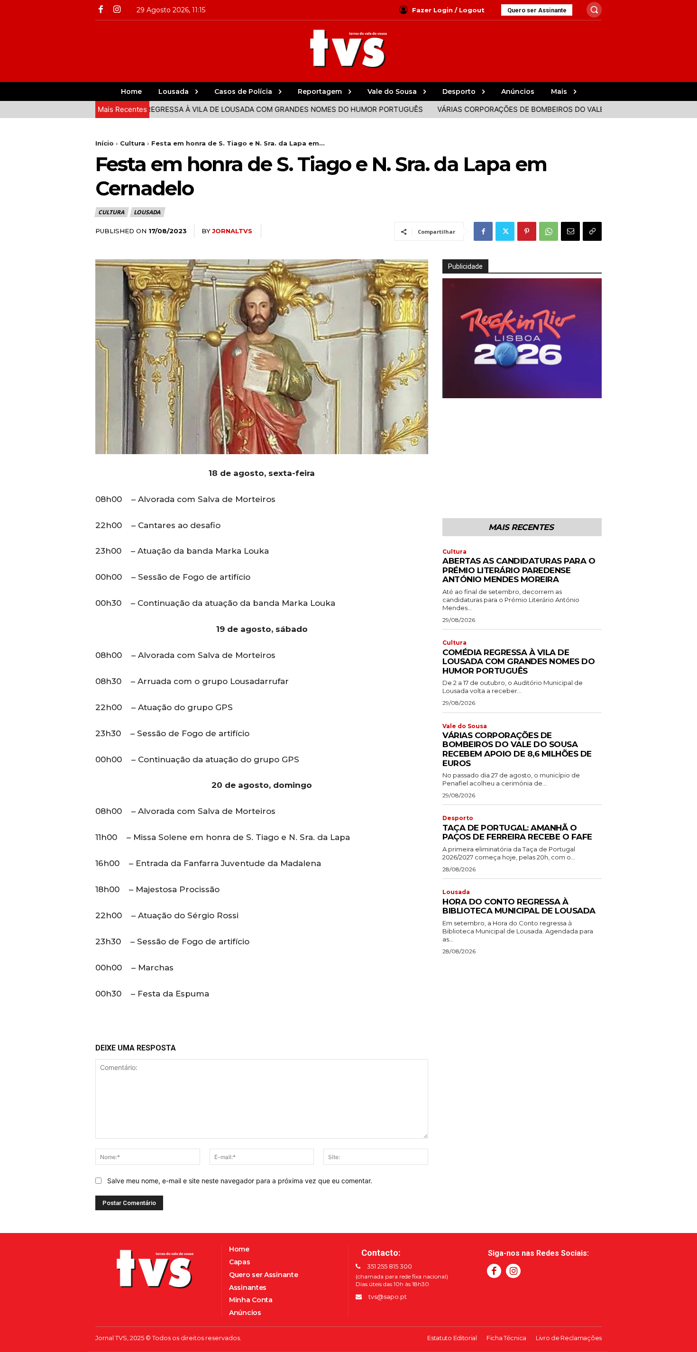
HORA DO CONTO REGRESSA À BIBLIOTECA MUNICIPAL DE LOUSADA (519, 906)
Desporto (457, 818)
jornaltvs (232, 231)
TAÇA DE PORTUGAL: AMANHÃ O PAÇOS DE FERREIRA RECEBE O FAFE (517, 832)
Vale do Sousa (464, 726)
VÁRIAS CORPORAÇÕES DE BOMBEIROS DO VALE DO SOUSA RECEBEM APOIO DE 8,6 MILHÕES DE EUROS (517, 749)
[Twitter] (504, 231)
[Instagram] (116, 9)
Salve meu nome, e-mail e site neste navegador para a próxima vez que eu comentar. (239, 1181)
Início (104, 143)
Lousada (147, 212)
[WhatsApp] (548, 231)
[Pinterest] (526, 231)
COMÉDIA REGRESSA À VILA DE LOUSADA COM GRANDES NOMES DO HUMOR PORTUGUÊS (230, 109)
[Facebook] (100, 9)
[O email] (570, 231)
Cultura (132, 143)
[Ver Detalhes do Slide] (522, 338)
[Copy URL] (592, 231)
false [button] (454, 389)
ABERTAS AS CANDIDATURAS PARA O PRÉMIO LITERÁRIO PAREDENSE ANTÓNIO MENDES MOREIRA (518, 570)
